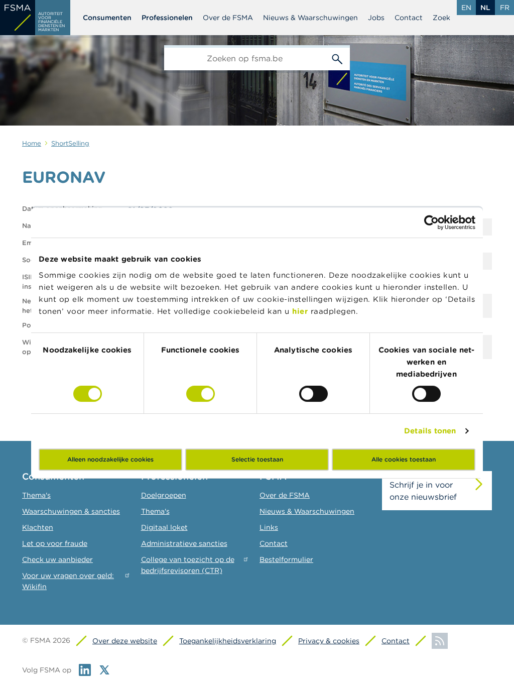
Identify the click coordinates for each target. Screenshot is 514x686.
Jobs (376, 17)
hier (301, 311)
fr (504, 7)
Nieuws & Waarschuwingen (310, 17)
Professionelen (167, 17)
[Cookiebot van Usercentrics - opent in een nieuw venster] (431, 222)
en (466, 7)
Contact (409, 17)
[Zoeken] (337, 57)
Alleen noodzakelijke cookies (110, 459)
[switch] (200, 394)
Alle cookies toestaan (403, 459)
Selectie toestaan (257, 459)
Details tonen (430, 430)
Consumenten (107, 17)
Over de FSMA (228, 17)
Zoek (441, 17)
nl (485, 7)
